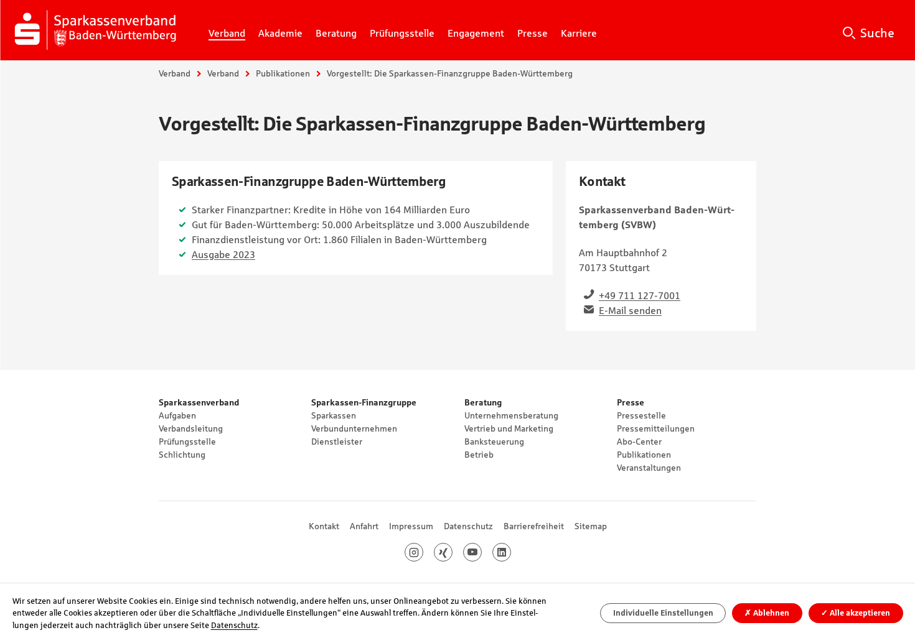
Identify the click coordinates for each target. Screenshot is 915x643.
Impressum (411, 526)
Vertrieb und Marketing (508, 428)
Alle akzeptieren (855, 613)
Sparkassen (333, 415)
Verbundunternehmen (354, 428)
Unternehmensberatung (511, 415)
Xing (452, 552)
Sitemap (591, 526)
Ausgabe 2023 (223, 254)
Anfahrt (364, 526)
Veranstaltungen (649, 468)
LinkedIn (510, 552)
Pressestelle (641, 415)
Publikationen (283, 73)
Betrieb (479, 455)
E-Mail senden (630, 310)
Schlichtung (182, 455)
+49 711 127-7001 (639, 295)
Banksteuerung (494, 441)
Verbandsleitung (191, 428)
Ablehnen (766, 613)
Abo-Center (639, 441)
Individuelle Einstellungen (663, 613)
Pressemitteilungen (656, 428)
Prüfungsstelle (187, 441)
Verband (174, 73)
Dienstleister (336, 441)
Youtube (481, 552)
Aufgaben (177, 415)
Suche (877, 33)
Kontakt (324, 526)
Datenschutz (468, 526)
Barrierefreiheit (534, 526)
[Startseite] (97, 30)
